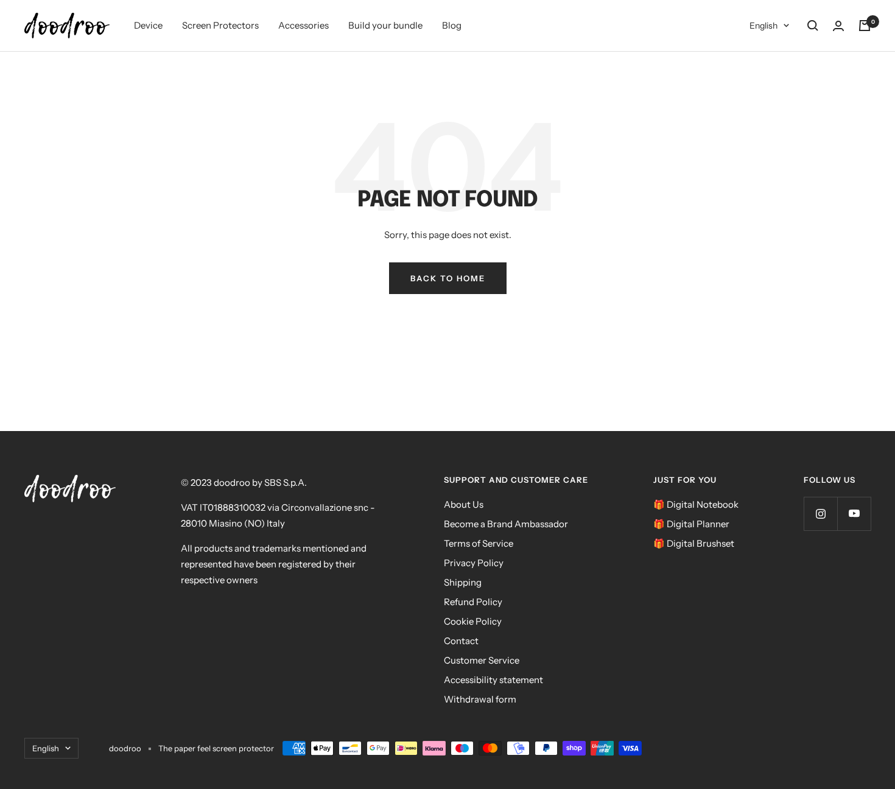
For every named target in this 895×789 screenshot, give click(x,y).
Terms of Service (478, 543)
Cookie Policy (473, 621)
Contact (461, 641)
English (763, 25)
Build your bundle (385, 25)
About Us (463, 504)
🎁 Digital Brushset (693, 543)
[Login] (838, 26)
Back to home (447, 278)
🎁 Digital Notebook (696, 504)
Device (148, 25)
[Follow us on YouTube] (854, 513)
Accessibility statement (493, 680)
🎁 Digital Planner (691, 524)
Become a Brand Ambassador (506, 524)
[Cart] (864, 25)
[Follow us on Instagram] (820, 513)
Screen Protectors (220, 25)
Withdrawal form (480, 699)
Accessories (303, 25)
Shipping (463, 582)
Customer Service (481, 660)
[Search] (812, 25)
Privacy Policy (474, 563)
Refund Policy (473, 602)
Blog (452, 25)
